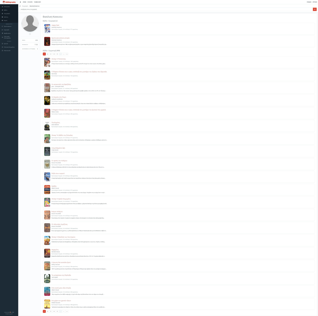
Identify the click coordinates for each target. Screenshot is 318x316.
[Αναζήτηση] (315, 9)
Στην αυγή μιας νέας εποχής (61, 288)
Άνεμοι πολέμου (57, 212)
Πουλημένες (56, 122)
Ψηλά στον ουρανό (58, 173)
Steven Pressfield (56, 163)
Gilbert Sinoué (55, 188)
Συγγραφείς (25, 6)
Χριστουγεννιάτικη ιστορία (60, 38)
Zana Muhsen (55, 124)
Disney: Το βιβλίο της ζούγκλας (62, 135)
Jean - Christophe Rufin (58, 86)
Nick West (54, 73)
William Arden (55, 112)
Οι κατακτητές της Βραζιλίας (61, 84)
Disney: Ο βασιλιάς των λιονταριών (63, 237)
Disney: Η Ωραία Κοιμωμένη (61, 199)
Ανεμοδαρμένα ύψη (58, 148)
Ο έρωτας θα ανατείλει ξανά (61, 262)
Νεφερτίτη (55, 250)
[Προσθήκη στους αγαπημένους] (30, 34)
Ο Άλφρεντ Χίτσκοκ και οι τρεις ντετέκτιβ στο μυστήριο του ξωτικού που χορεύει (79, 110)
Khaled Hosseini (56, 302)
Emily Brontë (55, 150)
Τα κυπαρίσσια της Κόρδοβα (61, 275)
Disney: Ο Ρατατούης (59, 59)
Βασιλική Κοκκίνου (57, 27)
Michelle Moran (56, 252)
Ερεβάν (54, 186)
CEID (13, 312)
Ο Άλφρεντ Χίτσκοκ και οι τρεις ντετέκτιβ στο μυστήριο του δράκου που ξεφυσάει (79, 72)
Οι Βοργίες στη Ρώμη (59, 97)
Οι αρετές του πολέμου (59, 161)
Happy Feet (55, 25)
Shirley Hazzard (56, 264)
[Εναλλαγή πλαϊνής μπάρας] (20, 2)
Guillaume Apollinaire (57, 99)
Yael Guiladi (55, 277)
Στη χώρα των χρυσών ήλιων (61, 301)
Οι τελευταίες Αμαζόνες (60, 224)
